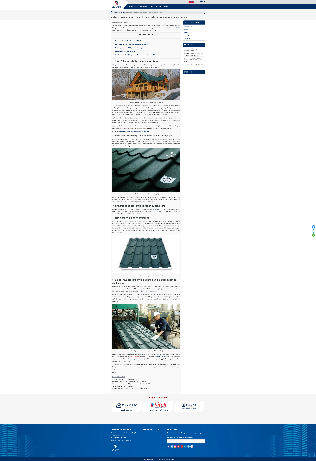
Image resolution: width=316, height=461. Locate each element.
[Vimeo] (188, 446)
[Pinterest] (182, 446)
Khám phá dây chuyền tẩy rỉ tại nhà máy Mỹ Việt (134, 131)
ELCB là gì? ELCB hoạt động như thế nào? (124, 386)
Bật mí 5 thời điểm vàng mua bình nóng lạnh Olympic (127, 379)
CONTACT (166, 6)
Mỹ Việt (177, 28)
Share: (114, 372)
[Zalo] (313, 231)
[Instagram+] (175, 446)
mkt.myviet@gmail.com (124, 440)
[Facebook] (313, 226)
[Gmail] (191, 446)
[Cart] (200, 2)
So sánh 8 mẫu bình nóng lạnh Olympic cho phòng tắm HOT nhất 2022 (131, 383)
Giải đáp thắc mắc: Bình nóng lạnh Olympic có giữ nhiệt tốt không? (130, 388)
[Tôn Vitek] (158, 406)
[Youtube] (178, 446)
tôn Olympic (156, 209)
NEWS (151, 6)
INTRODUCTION (131, 6)
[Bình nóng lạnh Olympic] (189, 406)
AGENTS (158, 6)
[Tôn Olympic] (127, 406)
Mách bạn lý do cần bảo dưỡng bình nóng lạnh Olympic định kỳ (129, 381)
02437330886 (121, 437)
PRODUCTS (142, 6)
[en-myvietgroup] (116, 5)
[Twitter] (172, 446)
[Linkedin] (185, 446)
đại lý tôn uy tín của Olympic (149, 291)
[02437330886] (314, 235)
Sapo (172, 459)
